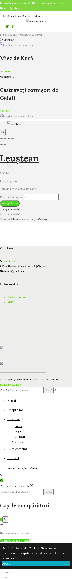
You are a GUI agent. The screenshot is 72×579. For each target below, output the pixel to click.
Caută (48, 390)
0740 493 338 (10, 261)
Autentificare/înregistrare (23, 468)
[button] (12, 209)
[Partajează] (8, 572)
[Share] (5, 138)
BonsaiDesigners (10, 384)
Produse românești (25, 219)
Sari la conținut (31, 16)
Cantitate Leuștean (11, 197)
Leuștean (19, 158)
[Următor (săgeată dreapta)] (5, 144)
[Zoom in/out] (12, 138)
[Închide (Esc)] (12, 572)
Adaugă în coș (9, 203)
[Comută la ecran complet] (5, 572)
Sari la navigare (12, 16)
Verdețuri (24, 34)
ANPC (11, 302)
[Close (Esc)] (1, 138)
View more (22, 558)
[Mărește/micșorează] (1, 572)
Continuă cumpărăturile (14, 540)
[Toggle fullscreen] (8, 138)
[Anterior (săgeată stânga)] (1, 144)
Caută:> (4, 390)
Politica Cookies (17, 297)
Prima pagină (8, 34)
